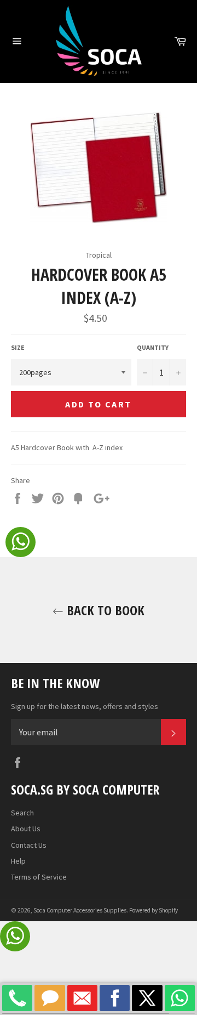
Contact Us (29, 845)
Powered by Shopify (153, 910)
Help (18, 861)
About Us (25, 828)
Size (18, 347)
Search (22, 813)
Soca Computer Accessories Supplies (79, 910)
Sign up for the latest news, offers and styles (84, 706)
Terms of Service (39, 877)
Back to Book (103, 610)
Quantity (153, 347)
